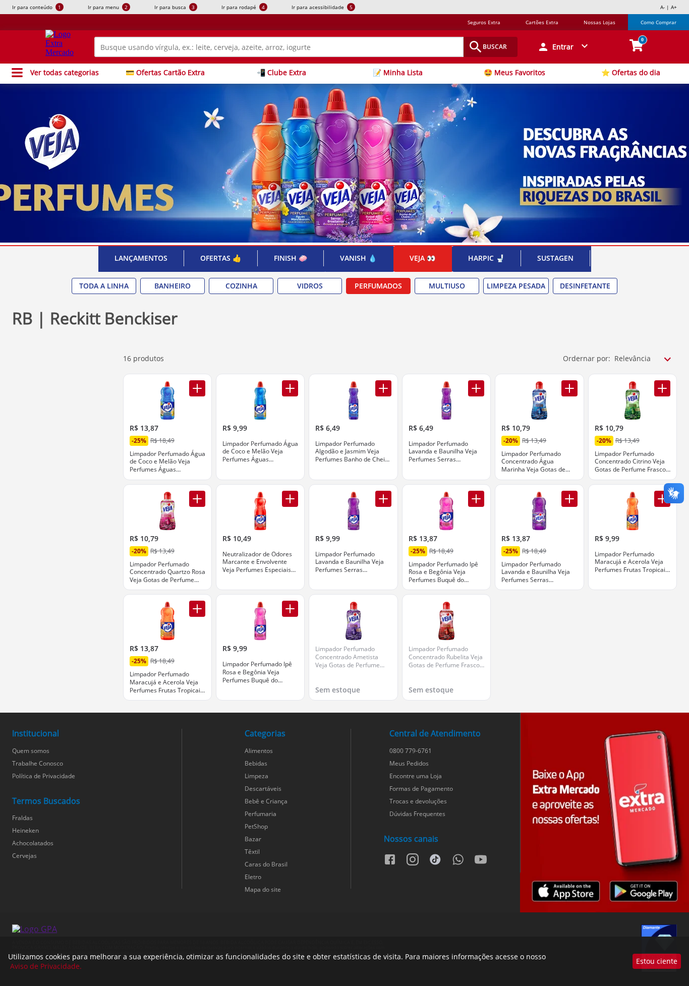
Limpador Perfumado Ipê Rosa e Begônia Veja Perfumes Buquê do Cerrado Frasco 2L (443, 572)
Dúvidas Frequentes (417, 813)
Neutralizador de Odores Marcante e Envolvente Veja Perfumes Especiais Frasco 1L (257, 562)
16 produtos (143, 358)
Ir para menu (108, 7)
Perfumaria (260, 813)
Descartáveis (263, 788)
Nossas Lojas (599, 22)
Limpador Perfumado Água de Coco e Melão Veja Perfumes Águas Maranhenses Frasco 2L (167, 462)
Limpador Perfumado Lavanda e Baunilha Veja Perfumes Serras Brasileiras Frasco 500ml (443, 451)
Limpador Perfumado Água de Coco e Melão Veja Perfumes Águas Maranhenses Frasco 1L (260, 451)
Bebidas (256, 763)
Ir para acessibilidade (322, 7)
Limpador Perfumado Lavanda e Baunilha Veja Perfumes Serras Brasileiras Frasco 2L (535, 572)
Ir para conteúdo (36, 7)
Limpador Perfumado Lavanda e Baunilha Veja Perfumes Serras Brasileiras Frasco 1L (349, 562)
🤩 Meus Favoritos (514, 72)
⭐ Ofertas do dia (630, 72)
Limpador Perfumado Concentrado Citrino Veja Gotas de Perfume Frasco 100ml (630, 462)
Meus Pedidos (409, 763)
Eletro (253, 877)
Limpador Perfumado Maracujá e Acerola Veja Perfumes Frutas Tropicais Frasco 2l (166, 682)
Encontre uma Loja (415, 776)
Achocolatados (32, 843)
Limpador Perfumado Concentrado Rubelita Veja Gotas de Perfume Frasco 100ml (446, 657)
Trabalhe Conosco (37, 763)
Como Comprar (658, 22)
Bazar (253, 839)
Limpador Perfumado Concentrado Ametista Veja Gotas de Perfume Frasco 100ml (347, 657)
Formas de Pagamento (421, 788)
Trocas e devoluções (418, 801)
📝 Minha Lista (398, 72)
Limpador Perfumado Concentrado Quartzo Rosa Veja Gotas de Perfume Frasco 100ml (167, 572)
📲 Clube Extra (281, 72)
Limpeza (256, 776)
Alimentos (259, 750)
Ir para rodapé (243, 7)
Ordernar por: (586, 358)
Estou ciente (656, 961)
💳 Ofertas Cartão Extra (165, 72)
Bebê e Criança (266, 801)
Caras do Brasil (266, 864)
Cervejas (24, 855)
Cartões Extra (542, 22)
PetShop (256, 826)
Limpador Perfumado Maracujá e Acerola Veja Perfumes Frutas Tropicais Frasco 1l (631, 562)
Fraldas (22, 818)
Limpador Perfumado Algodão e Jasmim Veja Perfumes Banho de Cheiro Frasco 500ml (353, 451)
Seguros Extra (484, 22)
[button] (564, 47)
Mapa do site (263, 889)
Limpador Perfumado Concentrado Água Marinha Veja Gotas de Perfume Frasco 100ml (533, 462)
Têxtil (252, 851)
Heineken (25, 830)
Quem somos (30, 750)
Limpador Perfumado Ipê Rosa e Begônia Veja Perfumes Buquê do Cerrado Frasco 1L (257, 672)
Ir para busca (174, 7)
